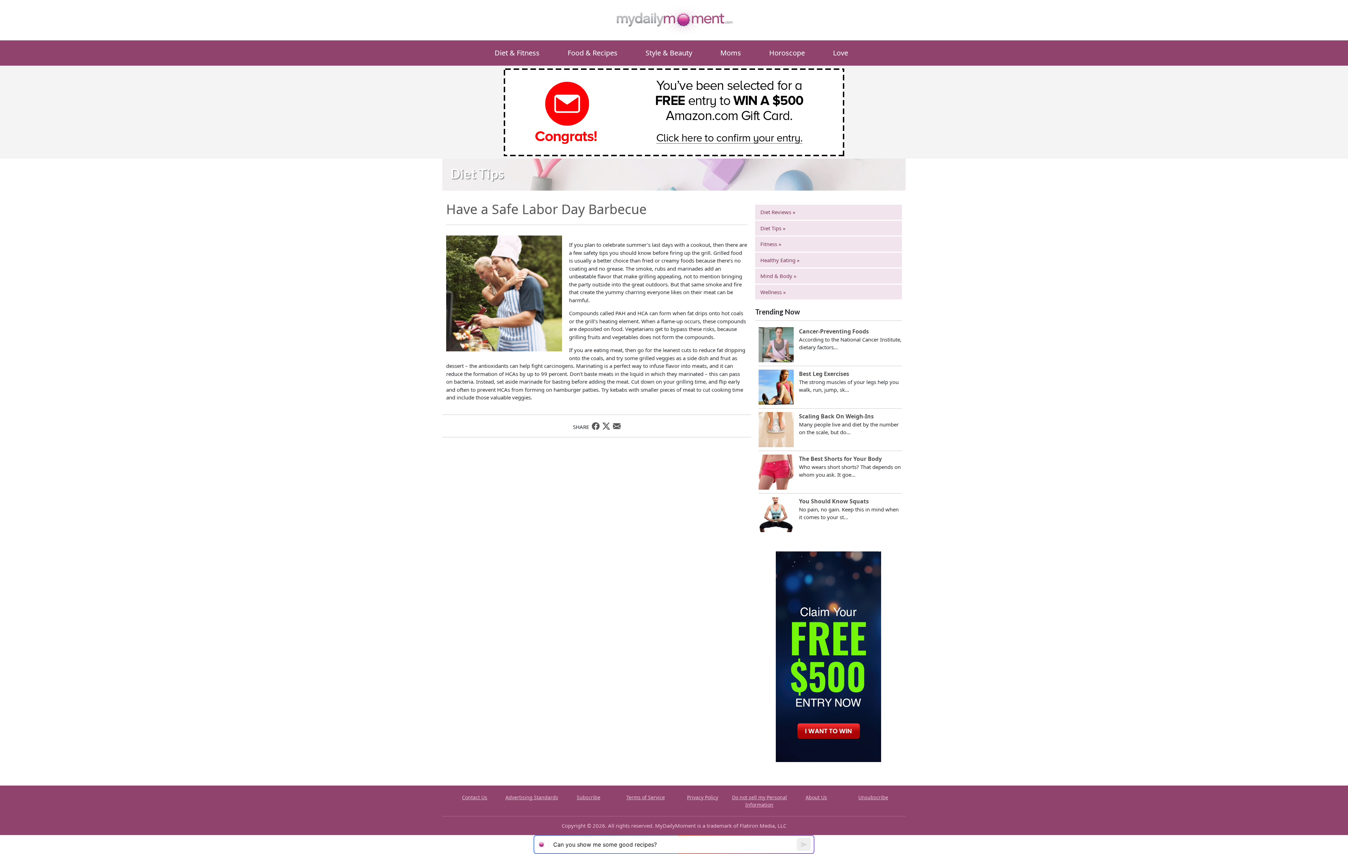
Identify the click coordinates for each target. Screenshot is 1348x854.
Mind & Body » (778, 275)
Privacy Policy (702, 797)
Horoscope (787, 53)
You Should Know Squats (834, 501)
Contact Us (474, 797)
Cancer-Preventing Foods (834, 331)
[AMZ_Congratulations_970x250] (674, 111)
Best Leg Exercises (824, 374)
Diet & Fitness (517, 53)
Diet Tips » (773, 228)
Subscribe (588, 797)
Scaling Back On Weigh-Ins (836, 416)
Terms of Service (645, 797)
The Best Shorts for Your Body (840, 459)
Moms (730, 53)
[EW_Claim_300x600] (828, 656)
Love (840, 53)
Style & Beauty (669, 53)
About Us (816, 797)
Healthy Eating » (780, 260)
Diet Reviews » (777, 212)
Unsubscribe (873, 797)
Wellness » (773, 292)
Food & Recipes (592, 53)
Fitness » (770, 243)
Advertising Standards (531, 797)
